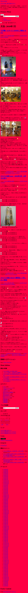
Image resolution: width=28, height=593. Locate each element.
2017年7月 (5, 550)
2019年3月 (5, 522)
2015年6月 (5, 585)
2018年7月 (5, 533)
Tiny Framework (7, 591)
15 (6, 420)
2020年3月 (5, 507)
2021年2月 (5, 492)
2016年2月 (5, 574)
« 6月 (2, 424)
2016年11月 (6, 561)
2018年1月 (5, 541)
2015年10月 (6, 580)
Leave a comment (4, 37)
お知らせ (5, 390)
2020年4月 (5, 506)
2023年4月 (5, 469)
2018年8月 (5, 531)
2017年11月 (6, 544)
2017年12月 (6, 543)
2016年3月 (5, 573)
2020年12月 (6, 495)
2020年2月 (5, 509)
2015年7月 (5, 584)
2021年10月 (6, 483)
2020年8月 (5, 500)
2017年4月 (5, 554)
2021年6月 (5, 488)
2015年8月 (5, 582)
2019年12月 (6, 510)
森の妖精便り (8, 172)
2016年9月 (5, 564)
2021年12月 (6, 480)
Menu (2, 14)
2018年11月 (6, 527)
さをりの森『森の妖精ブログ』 (8, 3)
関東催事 (5, 400)
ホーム (5, 18)
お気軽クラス (6, 389)
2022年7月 (5, 472)
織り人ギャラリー (7, 396)
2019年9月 (5, 514)
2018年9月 (5, 530)
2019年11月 (6, 512)
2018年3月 (5, 539)
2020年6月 (5, 503)
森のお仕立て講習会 (17, 355)
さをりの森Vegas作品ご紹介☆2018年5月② (13, 462)
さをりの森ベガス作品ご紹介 (10, 371)
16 (8, 420)
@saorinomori (4, 445)
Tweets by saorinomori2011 (6, 440)
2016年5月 (5, 570)
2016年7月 (5, 567)
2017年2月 (5, 557)
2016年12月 (6, 560)
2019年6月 (5, 517)
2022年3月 (5, 478)
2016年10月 (6, 563)
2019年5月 (5, 519)
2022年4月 (5, 476)
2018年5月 (5, 536)
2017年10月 (6, 546)
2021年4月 (5, 490)
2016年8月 (5, 565)
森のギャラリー (7, 393)
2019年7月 (5, 516)
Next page (9, 362)
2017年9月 (5, 547)
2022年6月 (5, 473)
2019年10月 (6, 513)
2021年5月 (5, 489)
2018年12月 (6, 526)
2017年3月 (5, 556)
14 (5, 420)
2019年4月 (5, 520)
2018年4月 (5, 537)
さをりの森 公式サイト (6, 430)
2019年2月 (5, 523)
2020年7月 (5, 502)
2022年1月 (5, 479)
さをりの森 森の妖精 (9, 35)
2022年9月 (5, 470)
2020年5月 (5, 505)
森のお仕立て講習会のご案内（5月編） (12, 459)
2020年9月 (5, 499)
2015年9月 (5, 581)
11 (1, 420)
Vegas (4, 386)
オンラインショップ (8, 388)
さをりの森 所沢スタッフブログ (8, 431)
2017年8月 (5, 548)
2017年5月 (5, 553)
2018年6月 (5, 534)
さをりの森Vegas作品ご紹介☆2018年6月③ (13, 453)
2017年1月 (5, 558)
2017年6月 (5, 551)
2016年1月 (5, 575)
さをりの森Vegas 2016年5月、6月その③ (13, 451)
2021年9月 (5, 485)
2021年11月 (6, 482)
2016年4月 (5, 571)
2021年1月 (5, 493)
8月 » (7, 424)
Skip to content (4, 1)
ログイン (14, 591)
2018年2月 (5, 540)
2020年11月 (6, 496)
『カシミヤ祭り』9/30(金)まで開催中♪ (12, 372)
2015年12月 (6, 577)
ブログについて (7, 20)
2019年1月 (5, 524)
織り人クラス (8, 274)
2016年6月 (5, 568)
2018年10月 (6, 529)
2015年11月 (6, 578)
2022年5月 (5, 475)
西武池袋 (5, 399)
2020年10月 (6, 497)
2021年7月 (5, 486)
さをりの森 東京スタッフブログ (8, 433)
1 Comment (14, 274)
